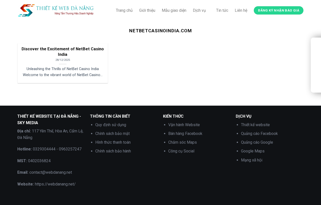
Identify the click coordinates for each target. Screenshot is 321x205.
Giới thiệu (147, 10)
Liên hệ (241, 10)
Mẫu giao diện (174, 10)
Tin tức (222, 10)
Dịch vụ (199, 10)
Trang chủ (124, 10)
